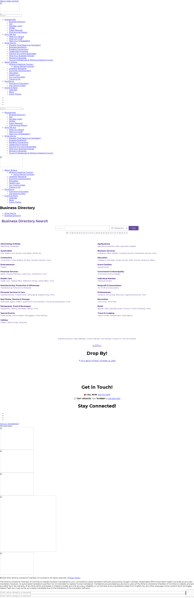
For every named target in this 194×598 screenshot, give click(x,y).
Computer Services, (126, 253)
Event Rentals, (6, 315)
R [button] (108, 233)
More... (154, 253)
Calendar (13, 90)
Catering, (14, 308)
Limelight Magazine (17, 68)
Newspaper (14, 246)
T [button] (112, 233)
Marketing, (102, 253)
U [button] (115, 233)
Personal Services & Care (13, 292)
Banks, (3, 274)
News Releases (80, 339)
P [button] (103, 233)
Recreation (103, 299)
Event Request (16, 30)
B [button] (72, 233)
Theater (3, 267)
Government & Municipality (111, 272)
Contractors (6, 258)
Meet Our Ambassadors (19, 41)
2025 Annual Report (18, 32)
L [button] (94, 233)
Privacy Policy (74, 578)
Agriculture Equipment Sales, (109, 246)
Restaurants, (5, 308)
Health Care (14, 75)
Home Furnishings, (138, 308)
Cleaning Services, (7, 295)
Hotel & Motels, (103, 315)
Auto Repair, (27, 253)
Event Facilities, (18, 315)
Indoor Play (112, 302)
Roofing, (27, 260)
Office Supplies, (112, 253)
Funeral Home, (20, 295)
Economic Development (20, 71)
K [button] (92, 233)
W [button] (120, 233)
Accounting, (110, 295)
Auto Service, (17, 253)
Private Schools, (122, 260)
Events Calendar (93, 339)
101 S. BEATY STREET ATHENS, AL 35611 (98, 361)
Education (13, 73)
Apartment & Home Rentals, (33, 302)
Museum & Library (148, 260)
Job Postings (106, 339)
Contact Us (116, 339)
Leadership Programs (18, 51)
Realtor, (19, 302)
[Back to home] (10, 11)
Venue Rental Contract (23, 66)
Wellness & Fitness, (30, 281)
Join (11, 24)
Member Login (15, 26)
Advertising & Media (10, 244)
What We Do (10, 43)
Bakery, (30, 308)
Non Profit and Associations (108, 288)
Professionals (104, 292)
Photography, (30, 315)
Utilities (4, 320)
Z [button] (126, 233)
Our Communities (17, 77)
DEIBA (12, 28)
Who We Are (10, 34)
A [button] (70, 233)
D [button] (77, 233)
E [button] (79, 233)
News (11, 92)
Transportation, (115, 315)
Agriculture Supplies (128, 246)
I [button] (88, 233)
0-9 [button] (67, 233)
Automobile (6, 251)
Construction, (6, 260)
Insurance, (102, 295)
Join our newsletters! (9, 424)
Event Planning (41, 315)
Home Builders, (17, 260)
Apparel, (101, 308)
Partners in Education (19, 83)
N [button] (99, 233)
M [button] (96, 233)
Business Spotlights (17, 47)
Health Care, (5, 281)
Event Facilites (105, 265)
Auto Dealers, (6, 253)
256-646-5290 (114, 399)
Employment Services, (143, 253)
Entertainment (8, 265)
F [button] (81, 233)
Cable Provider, (13, 322)
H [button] (86, 233)
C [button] (75, 233)
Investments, (37, 274)
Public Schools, (134, 260)
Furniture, (126, 308)
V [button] (117, 233)
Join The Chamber (129, 339)
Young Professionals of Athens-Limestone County (31, 60)
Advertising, (5, 246)
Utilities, (3, 322)
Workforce (9, 81)
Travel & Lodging (106, 313)
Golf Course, (102, 302)
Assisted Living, (44, 295)
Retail (100, 306)
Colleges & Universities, (106, 260)
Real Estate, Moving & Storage (15, 299)
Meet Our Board (16, 37)
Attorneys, (120, 295)
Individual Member (107, 278)
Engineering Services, (133, 295)
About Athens (10, 62)
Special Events (103, 267)
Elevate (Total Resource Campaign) (25, 45)
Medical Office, (16, 281)
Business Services (106, 251)
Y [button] (124, 233)
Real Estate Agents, (8, 302)
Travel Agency (127, 315)
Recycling (23, 322)
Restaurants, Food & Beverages (16, 306)
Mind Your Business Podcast (21, 56)
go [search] (134, 228)
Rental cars (37, 253)
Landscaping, (32, 295)
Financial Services (9, 272)
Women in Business (17, 58)
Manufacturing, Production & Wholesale (20, 285)
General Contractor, (38, 260)
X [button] (122, 233)
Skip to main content (9, 1)
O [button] (101, 233)
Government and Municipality (109, 274)
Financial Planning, (13, 274)
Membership (10, 19)
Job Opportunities (17, 86)
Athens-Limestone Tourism (21, 64)
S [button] (110, 233)
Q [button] (106, 233)
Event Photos (15, 94)
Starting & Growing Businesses (22, 54)
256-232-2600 (104, 395)
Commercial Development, (55, 302)
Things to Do (14, 79)
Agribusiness (104, 244)
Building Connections (18, 49)
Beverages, (22, 308)
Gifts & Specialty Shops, (113, 308)
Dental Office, (43, 281)
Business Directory (17, 22)
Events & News (11, 88)
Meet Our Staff (16, 39)
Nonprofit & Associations (109, 285)
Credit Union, (26, 274)
